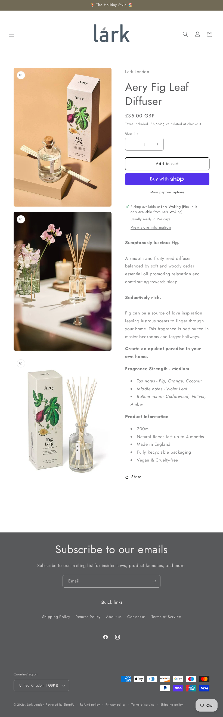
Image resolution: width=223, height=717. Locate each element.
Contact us (136, 616)
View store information (151, 227)
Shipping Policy (56, 616)
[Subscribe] (154, 581)
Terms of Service (166, 616)
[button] (11, 34)
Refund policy (90, 704)
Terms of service (143, 704)
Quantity (131, 133)
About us (114, 616)
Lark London (36, 704)
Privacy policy (116, 704)
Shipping (158, 123)
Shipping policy (171, 704)
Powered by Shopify (60, 704)
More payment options (167, 192)
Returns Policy (88, 616)
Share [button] (136, 476)
